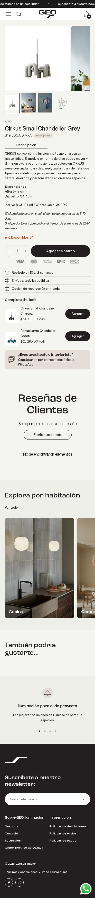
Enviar (83, 799)
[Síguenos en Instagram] (19, 882)
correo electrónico (58, 360)
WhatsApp (26, 364)
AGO (8, 121)
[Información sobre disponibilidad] (31, 237)
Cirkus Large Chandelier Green (38, 333)
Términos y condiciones (21, 872)
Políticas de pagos (62, 840)
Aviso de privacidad (55, 872)
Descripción (26, 145)
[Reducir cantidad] (9, 251)
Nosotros (11, 826)
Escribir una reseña (48, 435)
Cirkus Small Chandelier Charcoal (37, 310)
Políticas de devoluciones (67, 826)
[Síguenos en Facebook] (9, 882)
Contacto (11, 833)
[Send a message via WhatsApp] (86, 889)
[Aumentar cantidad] (25, 251)
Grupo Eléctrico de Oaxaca (24, 847)
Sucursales (13, 840)
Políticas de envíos (62, 833)
